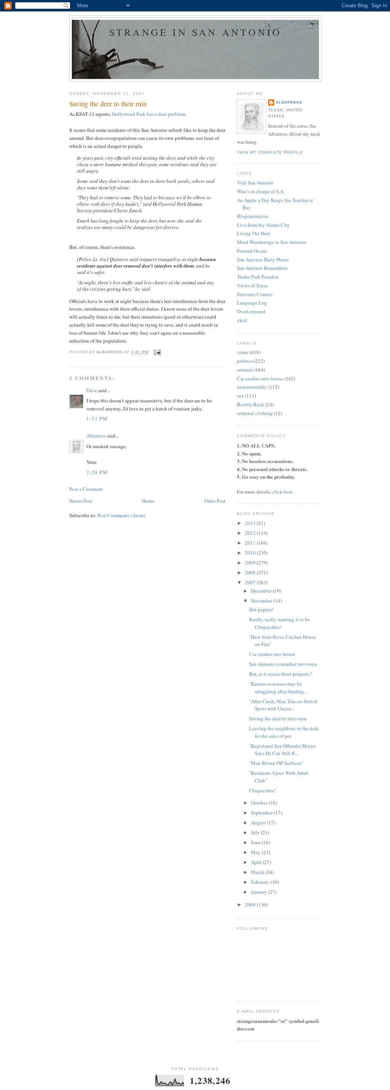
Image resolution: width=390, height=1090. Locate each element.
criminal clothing (255, 413)
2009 (251, 562)
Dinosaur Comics (254, 294)
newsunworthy (252, 386)
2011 (251, 542)
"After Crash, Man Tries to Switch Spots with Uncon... (283, 705)
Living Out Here (253, 233)
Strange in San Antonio (195, 32)
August (259, 822)
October (260, 802)
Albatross (96, 435)
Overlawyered (251, 311)
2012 (251, 532)
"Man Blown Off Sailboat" (276, 763)
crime (242, 352)
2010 (251, 552)
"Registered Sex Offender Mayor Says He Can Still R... (282, 749)
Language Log (252, 302)
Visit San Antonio (255, 182)
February (260, 881)
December (262, 590)
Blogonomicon (252, 216)
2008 (251, 572)
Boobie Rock (250, 404)
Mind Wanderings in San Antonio (271, 242)
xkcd (242, 320)
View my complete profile (270, 152)
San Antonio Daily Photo (263, 259)
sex (240, 395)
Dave (91, 390)
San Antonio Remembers (262, 267)
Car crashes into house (260, 378)
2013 (251, 522)
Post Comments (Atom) (121, 515)
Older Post (214, 500)
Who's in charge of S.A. (261, 191)
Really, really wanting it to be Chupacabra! (279, 623)
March (258, 872)
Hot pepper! (261, 609)
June (256, 842)
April (257, 862)
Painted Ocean (252, 250)
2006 (251, 904)
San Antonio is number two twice (283, 663)
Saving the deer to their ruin (278, 718)
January (259, 891)
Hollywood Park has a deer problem (148, 114)
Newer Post (80, 500)
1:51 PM (97, 418)
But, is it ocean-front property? (280, 673)
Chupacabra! (262, 790)
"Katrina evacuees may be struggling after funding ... (278, 687)
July (256, 832)
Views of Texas (252, 285)
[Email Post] (156, 352)
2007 (251, 582)
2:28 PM (97, 472)
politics (245, 360)
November (262, 600)
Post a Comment (86, 489)
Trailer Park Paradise (258, 276)
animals (245, 369)
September (262, 812)
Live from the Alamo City (263, 224)
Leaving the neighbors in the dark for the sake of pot (284, 732)
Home (148, 500)
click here (282, 491)
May (256, 852)
